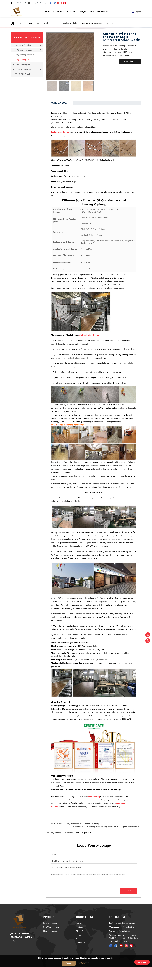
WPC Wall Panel (22, 74)
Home (19, 23)
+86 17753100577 (20, 3)
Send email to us (132, 61)
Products (79, 927)
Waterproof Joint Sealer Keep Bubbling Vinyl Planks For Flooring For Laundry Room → (106, 826)
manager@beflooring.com (40, 3)
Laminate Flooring (23, 45)
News (78, 938)
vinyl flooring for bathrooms (62, 832)
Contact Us (80, 942)
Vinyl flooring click (52, 23)
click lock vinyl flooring (89, 335)
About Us (79, 931)
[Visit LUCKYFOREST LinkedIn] (55, 3)
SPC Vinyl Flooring (32, 23)
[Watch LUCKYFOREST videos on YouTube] (58, 3)
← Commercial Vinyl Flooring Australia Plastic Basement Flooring (72, 823)
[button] (90, 86)
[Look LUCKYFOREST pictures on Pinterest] (64, 3)
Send (129, 890)
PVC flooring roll (22, 64)
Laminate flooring (50, 923)
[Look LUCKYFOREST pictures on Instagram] (61, 3)
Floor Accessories (23, 69)
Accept (68, 963)
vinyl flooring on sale (82, 832)
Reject (83, 963)
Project (79, 935)
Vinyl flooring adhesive (24, 54)
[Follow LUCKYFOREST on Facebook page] (51, 3)
